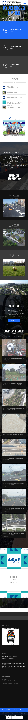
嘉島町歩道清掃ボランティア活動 (14, 97)
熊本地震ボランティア (12, 92)
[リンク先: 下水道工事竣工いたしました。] (4, 87)
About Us (14, 306)
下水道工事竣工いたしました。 (14, 87)
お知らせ (14, 78)
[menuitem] (24, 2)
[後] (27, 12)
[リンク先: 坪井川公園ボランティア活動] (4, 107)
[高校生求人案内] (14, 127)
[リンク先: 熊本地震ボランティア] (4, 92)
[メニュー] (24, 2)
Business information (15, 47)
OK (8, 717)
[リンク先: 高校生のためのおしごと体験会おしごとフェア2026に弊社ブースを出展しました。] (4, 102)
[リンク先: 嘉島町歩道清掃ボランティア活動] (4, 97)
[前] (1, 12)
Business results (14, 64)
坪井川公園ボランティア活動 (13, 107)
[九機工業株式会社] (11, 2)
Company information (15, 29)
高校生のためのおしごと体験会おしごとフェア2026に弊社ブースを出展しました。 (16, 103)
